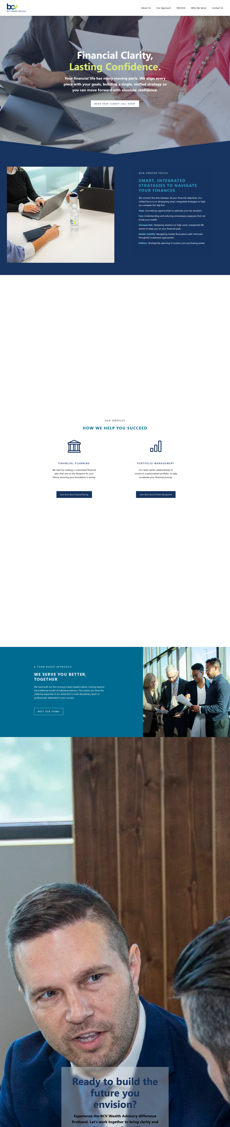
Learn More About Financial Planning (74, 494)
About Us (146, 7)
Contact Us (217, 7)
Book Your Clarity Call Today (115, 104)
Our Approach (164, 7)
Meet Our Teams (49, 711)
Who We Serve (198, 7)
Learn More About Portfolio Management (156, 494)
